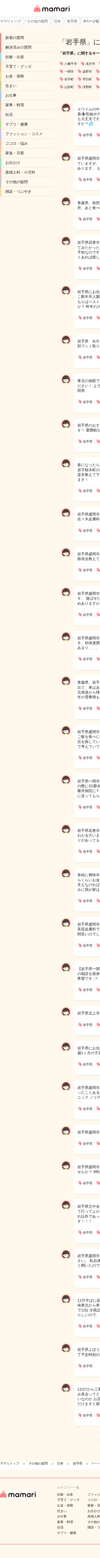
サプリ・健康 (16, 124)
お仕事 (11, 95)
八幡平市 (70, 64)
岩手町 (69, 79)
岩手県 (76, 42)
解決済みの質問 (18, 47)
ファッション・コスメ (24, 134)
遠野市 (87, 71)
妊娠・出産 (14, 57)
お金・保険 (14, 76)
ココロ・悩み (16, 143)
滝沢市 (90, 64)
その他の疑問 (16, 182)
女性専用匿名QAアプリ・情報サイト (51, 12)
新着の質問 (14, 38)
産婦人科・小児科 (20, 172)
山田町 (69, 87)
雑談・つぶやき (18, 191)
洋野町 (87, 87)
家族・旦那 (14, 153)
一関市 (69, 71)
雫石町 (87, 79)
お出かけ (12, 162)
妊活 (9, 114)
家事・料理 (14, 105)
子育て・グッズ (18, 66)
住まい (11, 86)
